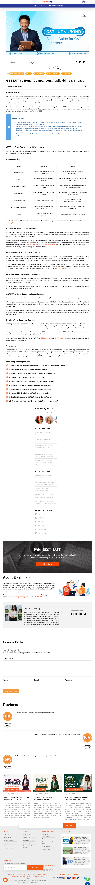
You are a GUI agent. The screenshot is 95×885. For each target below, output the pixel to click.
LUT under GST (66, 73)
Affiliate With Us (8, 840)
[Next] (55, 419)
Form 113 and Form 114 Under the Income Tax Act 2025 (45, 483)
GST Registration (54, 67)
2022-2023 (42, 529)
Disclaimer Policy (28, 840)
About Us (6, 834)
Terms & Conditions (29, 837)
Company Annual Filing (47, 842)
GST (50, 65)
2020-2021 (41, 522)
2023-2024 (42, 533)
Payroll (44, 839)
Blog (5, 846)
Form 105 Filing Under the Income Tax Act (43, 477)
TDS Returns (46, 849)
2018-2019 (41, 514)
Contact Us (7, 837)
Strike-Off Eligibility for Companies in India (42, 490)
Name (6, 680)
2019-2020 (42, 518)
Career (6, 843)
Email (37, 680)
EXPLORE (69, 826)
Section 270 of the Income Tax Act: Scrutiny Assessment (45, 502)
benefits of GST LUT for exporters (42, 245)
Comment (8, 659)
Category (51, 61)
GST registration (46, 338)
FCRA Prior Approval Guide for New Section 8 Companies (45, 496)
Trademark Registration (46, 835)
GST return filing (62, 338)
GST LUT (28, 73)
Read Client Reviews (10, 849)
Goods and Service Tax (16, 73)
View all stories (52, 413)
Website (68, 680)
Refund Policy (33, 876)
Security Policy (27, 843)
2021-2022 (41, 526)
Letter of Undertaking (53, 73)
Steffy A (31, 63)
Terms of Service (42, 874)
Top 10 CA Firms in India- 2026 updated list (80, 838)
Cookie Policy (15, 876)
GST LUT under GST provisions (65, 268)
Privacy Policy (27, 834)
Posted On (9, 61)
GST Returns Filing (55, 69)
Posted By (32, 61)
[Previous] (36, 419)
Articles (51, 63)
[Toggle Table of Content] (85, 86)
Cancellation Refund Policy (29, 846)
